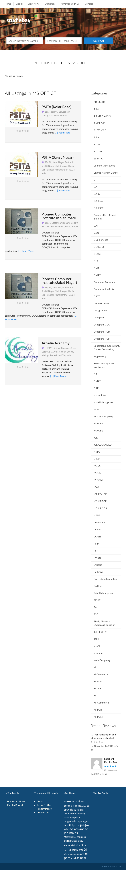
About (19, 4)
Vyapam (98, 653)
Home (8, 4)
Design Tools (100, 310)
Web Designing (102, 660)
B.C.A (97, 144)
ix (78, 825)
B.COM (98, 151)
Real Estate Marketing (105, 579)
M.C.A (97, 473)
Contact (89, 4)
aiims (67, 801)
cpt (75, 817)
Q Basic (98, 565)
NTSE (97, 515)
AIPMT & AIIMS (102, 116)
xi (82, 845)
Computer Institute (104, 289)
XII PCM (98, 717)
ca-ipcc (83, 806)
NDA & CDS (100, 508)
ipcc (74, 825)
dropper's (68, 822)
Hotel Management (104, 402)
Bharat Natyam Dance (106, 173)
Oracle (97, 529)
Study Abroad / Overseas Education (104, 623)
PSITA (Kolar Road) (56, 107)
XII (95, 695)
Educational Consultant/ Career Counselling (107, 348)
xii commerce (70, 854)
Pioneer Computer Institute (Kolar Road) (59, 216)
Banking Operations (104, 166)
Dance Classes (101, 303)
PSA (96, 551)
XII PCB (98, 710)
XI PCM (98, 681)
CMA (96, 268)
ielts (66, 825)
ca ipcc (72, 809)
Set (95, 607)
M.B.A (97, 466)
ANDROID (99, 123)
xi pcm (81, 858)
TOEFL (97, 639)
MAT (96, 487)
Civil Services (101, 240)
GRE (96, 388)
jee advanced (78, 829)
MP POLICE (100, 494)
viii (77, 846)
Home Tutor (100, 395)
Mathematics (70, 837)
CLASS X (98, 254)
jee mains (71, 833)
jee (82, 825)
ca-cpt (78, 806)
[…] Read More (62, 132)
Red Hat (98, 586)
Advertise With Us (70, 4)
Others (97, 536)
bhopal (67, 806)
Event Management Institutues (104, 365)
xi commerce (76, 850)
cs (78, 817)
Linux (97, 459)
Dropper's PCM (102, 339)
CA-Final (98, 201)
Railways (98, 572)
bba (82, 802)
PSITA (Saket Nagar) (57, 157)
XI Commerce (101, 674)
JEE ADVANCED (103, 445)
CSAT (97, 296)
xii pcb (81, 854)
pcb (84, 837)
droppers (78, 821)
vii (74, 846)
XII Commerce (101, 702)
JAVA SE (98, 430)
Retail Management (104, 593)
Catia (96, 233)
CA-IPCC (99, 208)
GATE (97, 374)
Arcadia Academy (55, 343)
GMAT (97, 381)
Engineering (100, 356)
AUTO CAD (100, 130)
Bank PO (98, 158)
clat (81, 810)
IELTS (96, 409)
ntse (79, 837)
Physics (73, 841)
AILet (96, 109)
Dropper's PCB (102, 332)
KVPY (97, 452)
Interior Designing (103, 416)
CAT (96, 226)
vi (72, 846)
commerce (70, 813)
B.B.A (97, 137)
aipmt (76, 801)
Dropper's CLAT (102, 324)
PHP (96, 544)
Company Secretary (104, 282)
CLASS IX (99, 247)
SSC (96, 614)
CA (95, 187)
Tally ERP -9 (100, 632)
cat (78, 810)
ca (72, 805)
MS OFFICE (100, 501)
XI (95, 667)
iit (70, 825)
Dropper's (99, 317)
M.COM (98, 480)
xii (86, 849)
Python (98, 558)
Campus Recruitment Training (105, 217)
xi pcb (74, 858)
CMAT (97, 275)
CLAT (97, 261)
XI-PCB (98, 688)
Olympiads (99, 522)
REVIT (97, 600)
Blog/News (33, 4)
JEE (96, 438)
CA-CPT (98, 194)
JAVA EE (98, 423)
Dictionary (50, 4)
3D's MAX (99, 102)
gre (86, 822)
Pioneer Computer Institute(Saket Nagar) (59, 281)
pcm (67, 840)
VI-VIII (97, 646)
